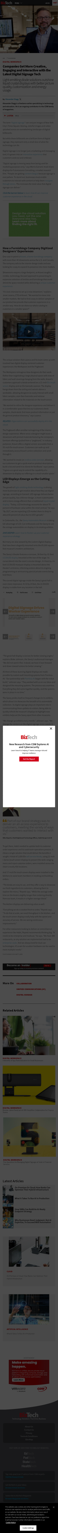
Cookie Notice (11, 1522)
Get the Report (29, 759)
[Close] (54, 1507)
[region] (29, 1518)
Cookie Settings (28, 1528)
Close (51, 728)
